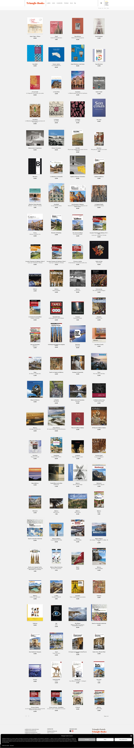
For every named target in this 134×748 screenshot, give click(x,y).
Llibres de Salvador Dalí (31, 732)
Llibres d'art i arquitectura (32, 729)
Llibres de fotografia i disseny (33, 733)
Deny (105, 739)
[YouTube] (72, 731)
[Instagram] (70, 731)
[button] (131, 736)
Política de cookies (5, 745)
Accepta (87, 739)
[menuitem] (48, 3)
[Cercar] (75, 3)
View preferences (123, 739)
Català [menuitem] (106, 1)
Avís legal (12, 745)
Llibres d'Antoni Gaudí (30, 730)
